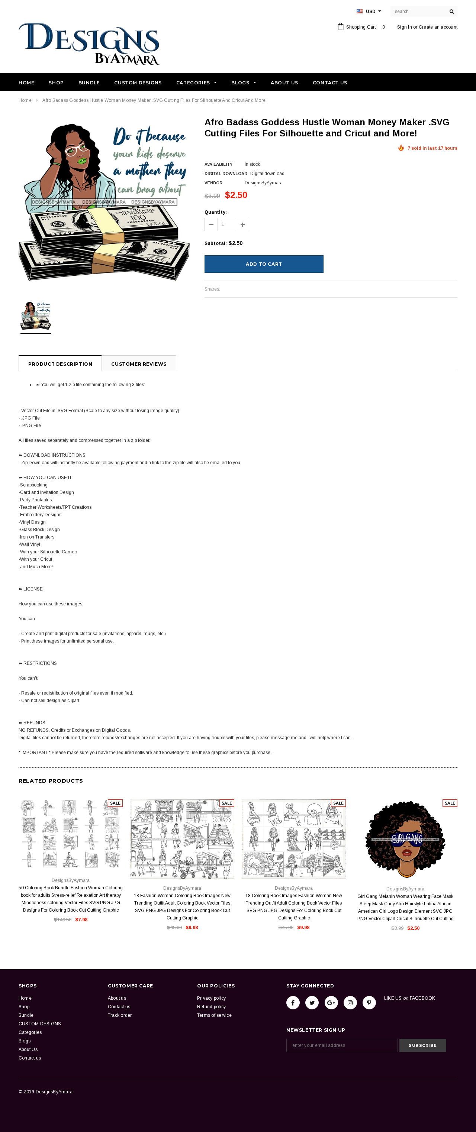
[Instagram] (350, 1002)
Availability (218, 164)
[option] (104, 202)
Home (25, 100)
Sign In (404, 27)
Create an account (438, 27)
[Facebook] (293, 1002)
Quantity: (216, 212)
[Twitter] (312, 1002)
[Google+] (331, 1002)
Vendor (213, 183)
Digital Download (226, 173)
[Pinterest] (369, 1002)
